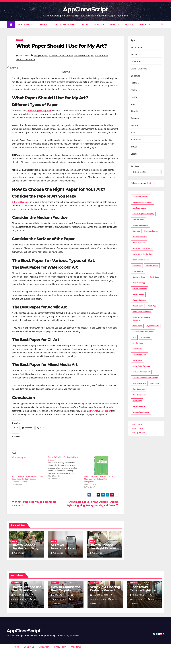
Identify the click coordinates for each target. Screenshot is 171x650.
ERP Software (138, 271)
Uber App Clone (138, 432)
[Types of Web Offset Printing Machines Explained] (66, 468)
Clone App (136, 61)
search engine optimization (143, 332)
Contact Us (29, 647)
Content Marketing (140, 237)
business (136, 231)
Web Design (137, 401)
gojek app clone (139, 277)
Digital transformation (141, 260)
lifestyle (144, 24)
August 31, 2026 (22, 595)
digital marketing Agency (142, 248)
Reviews (135, 118)
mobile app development (142, 312)
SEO (134, 337)
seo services (138, 343)
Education (136, 76)
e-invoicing (137, 266)
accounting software (140, 197)
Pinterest (151, 183)
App (133, 40)
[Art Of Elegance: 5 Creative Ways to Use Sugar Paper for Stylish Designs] (28, 465)
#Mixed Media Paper (84, 55)
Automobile (136, 47)
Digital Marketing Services (143, 254)
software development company (145, 378)
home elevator (138, 294)
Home (16, 647)
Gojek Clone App (139, 283)
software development (141, 372)
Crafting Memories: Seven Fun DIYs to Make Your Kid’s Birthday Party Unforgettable (98, 479)
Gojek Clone (154, 277)
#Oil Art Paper (101, 55)
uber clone (154, 383)
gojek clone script (140, 289)
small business (138, 349)
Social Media (137, 360)
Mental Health (138, 306)
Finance (135, 83)
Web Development (139, 406)
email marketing (152, 266)
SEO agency (145, 337)
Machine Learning (139, 300)
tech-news (136, 140)
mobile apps (137, 326)
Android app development (143, 202)
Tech (85, 24)
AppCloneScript (85, 9)
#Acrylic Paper (41, 55)
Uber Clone (136, 424)
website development (141, 412)
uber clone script (139, 395)
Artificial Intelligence (140, 225)
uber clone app (139, 389)
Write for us (26, 24)
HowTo (114, 24)
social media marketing (141, 366)
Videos (134, 154)
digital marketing (139, 243)
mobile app (152, 306)
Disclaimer (43, 647)
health (129, 24)
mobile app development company (142, 319)
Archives (135, 166)
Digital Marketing (65, 24)
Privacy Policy (59, 647)
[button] (162, 24)
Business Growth (151, 231)
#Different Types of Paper (61, 55)
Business (135, 54)
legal (133, 104)
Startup (99, 24)
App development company (143, 214)
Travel (44, 24)
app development (139, 208)
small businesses (139, 355)
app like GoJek (139, 220)
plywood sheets (153, 326)
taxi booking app (139, 383)
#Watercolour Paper (25, 59)
